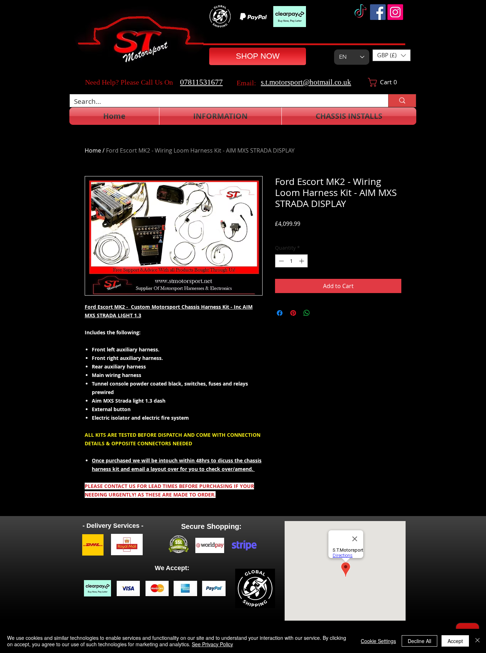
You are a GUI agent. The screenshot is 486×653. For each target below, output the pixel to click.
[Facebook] (378, 12)
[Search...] (402, 100)
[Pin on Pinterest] (293, 313)
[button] (392, 55)
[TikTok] (360, 12)
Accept (455, 640)
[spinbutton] (291, 261)
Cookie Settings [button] (378, 640)
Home (93, 150)
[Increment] (302, 261)
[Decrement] (280, 261)
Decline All (419, 640)
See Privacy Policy (212, 644)
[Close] (477, 641)
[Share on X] (320, 313)
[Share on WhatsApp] (306, 313)
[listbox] (392, 55)
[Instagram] (395, 12)
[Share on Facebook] (279, 313)
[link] (385, 82)
